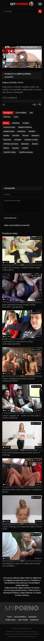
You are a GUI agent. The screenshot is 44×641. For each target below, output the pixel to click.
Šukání (35, 144)
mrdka (6, 135)
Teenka (15, 148)
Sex (31, 112)
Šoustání (7, 139)
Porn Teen (10, 620)
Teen (16, 117)
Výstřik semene (26, 152)
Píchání (15, 135)
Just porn (23, 620)
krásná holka (9, 127)
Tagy (9, 617)
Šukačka (25, 144)
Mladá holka (8, 131)
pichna (25, 135)
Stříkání (6, 117)
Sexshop (33, 617)
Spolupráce (20, 617)
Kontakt (34, 620)
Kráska (26, 123)
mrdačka (21, 131)
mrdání (32, 131)
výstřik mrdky (9, 152)
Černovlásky (21, 112)
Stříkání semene (10, 144)
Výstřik (25, 148)
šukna (6, 148)
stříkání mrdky (31, 139)
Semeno (35, 135)
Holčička (16, 123)
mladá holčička (25, 127)
